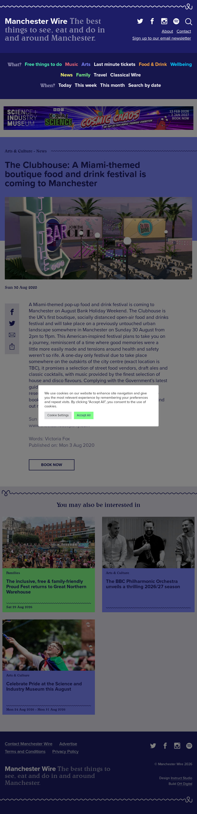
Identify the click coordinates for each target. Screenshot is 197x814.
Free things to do (43, 64)
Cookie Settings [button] (58, 415)
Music (71, 64)
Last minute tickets (114, 64)
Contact (184, 31)
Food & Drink (153, 64)
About (167, 31)
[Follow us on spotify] (176, 21)
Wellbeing (181, 64)
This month (112, 85)
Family (83, 75)
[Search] (188, 22)
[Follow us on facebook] (152, 21)
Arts (86, 64)
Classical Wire (125, 75)
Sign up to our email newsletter (161, 38)
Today (64, 85)
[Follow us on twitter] (140, 21)
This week (86, 85)
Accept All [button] (84, 415)
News (67, 75)
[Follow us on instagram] (164, 21)
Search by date (144, 85)
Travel (100, 75)
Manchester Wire (36, 21)
